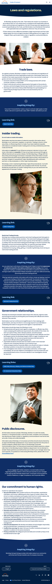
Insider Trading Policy (9, 226)
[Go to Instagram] (45, 575)
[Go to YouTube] (48, 575)
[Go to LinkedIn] (39, 575)
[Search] (46, 2)
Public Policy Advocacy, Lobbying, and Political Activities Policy (19, 366)
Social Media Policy (8, 453)
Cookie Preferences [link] (26, 580)
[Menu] (49, 2)
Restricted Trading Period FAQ (11, 301)
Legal (3, 580)
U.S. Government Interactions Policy (12, 371)
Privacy (7, 580)
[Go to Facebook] (42, 575)
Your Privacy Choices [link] (16, 580)
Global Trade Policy (8, 124)
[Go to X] (36, 575)
